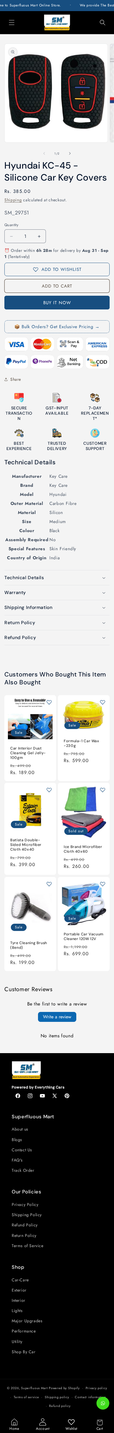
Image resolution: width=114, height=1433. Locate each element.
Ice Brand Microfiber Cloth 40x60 (83, 849)
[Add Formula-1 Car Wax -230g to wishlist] (103, 702)
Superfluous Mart (34, 1388)
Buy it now (57, 303)
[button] (11, 22)
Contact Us (22, 1150)
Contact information (90, 1397)
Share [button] (15, 379)
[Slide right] (69, 153)
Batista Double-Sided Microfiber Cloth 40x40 (26, 845)
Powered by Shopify (64, 1388)
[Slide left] (44, 153)
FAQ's (17, 1160)
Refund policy (59, 1405)
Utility (17, 1341)
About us (20, 1129)
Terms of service (26, 1397)
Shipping (13, 200)
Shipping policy (57, 1397)
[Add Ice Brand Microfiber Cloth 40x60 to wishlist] (103, 790)
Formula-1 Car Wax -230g (81, 743)
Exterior (19, 1290)
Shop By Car (24, 1352)
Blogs (17, 1140)
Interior (18, 1300)
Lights (17, 1310)
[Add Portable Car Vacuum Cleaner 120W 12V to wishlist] (103, 884)
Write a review (57, 1016)
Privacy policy (96, 1388)
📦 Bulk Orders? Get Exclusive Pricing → (57, 326)
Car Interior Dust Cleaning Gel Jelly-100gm (28, 753)
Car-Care (20, 1280)
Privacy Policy (25, 1204)
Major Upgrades (27, 1321)
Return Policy (24, 1235)
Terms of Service (28, 1246)
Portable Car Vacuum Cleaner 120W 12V (83, 936)
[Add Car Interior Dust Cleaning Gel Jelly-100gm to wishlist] (49, 702)
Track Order (23, 1170)
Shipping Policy (27, 1215)
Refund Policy (25, 1225)
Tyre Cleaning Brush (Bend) (28, 945)
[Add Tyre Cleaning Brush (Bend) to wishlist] (49, 884)
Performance (24, 1331)
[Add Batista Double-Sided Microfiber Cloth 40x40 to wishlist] (49, 790)
